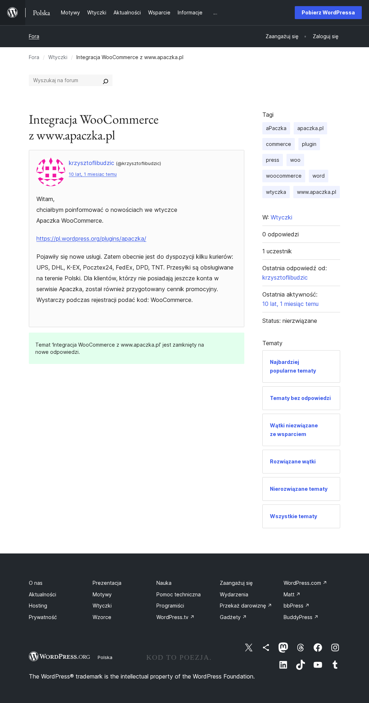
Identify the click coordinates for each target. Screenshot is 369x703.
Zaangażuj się (236, 583)
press (272, 160)
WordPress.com (305, 583)
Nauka (164, 583)
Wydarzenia (234, 594)
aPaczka (276, 128)
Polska (105, 657)
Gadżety (233, 617)
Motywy (102, 594)
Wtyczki (57, 57)
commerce (278, 144)
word (318, 176)
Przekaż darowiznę (246, 605)
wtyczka (276, 192)
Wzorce (102, 617)
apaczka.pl (310, 128)
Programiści (170, 605)
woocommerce (284, 176)
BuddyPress (301, 617)
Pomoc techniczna (178, 594)
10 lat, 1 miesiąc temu (93, 174)
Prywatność (43, 617)
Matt (292, 594)
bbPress (297, 605)
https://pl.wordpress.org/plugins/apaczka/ (91, 238)
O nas (36, 583)
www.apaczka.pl (316, 192)
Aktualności (42, 594)
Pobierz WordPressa (328, 12)
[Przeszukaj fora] (105, 80)
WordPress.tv (175, 617)
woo (295, 160)
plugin (309, 144)
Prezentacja (107, 583)
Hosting (38, 605)
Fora (34, 36)
